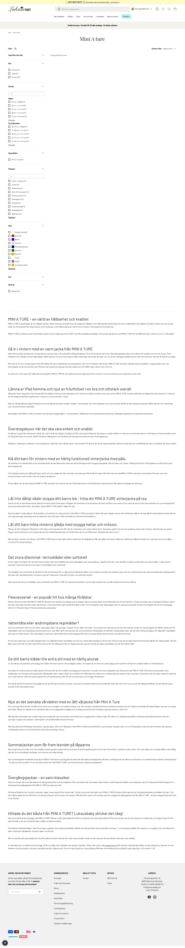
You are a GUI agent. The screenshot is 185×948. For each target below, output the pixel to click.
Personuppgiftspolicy (63, 903)
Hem (9, 32)
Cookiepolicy (59, 908)
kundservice (109, 845)
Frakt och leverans (62, 883)
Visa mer (11, 120)
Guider (86, 878)
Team (109, 883)
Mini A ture (16, 32)
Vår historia (112, 878)
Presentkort (59, 918)
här (40, 845)
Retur (56, 888)
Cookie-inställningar (63, 923)
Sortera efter (157, 49)
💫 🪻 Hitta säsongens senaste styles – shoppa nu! (92, 2)
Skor (78, 16)
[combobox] (92, 9)
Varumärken (59, 16)
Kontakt (57, 878)
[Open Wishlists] (169, 9)
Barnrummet (112, 16)
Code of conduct (61, 913)
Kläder (70, 16)
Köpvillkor (58, 898)
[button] (175, 9)
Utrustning (88, 16)
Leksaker (100, 16)
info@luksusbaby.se (152, 887)
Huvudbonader (14, 123)
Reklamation (59, 893)
